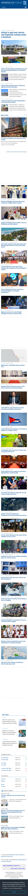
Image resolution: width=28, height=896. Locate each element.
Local (2, 67)
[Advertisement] (14, 16)
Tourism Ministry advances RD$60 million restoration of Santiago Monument (9, 743)
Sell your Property (23, 151)
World (3, 363)
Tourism (3, 30)
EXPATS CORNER (8, 790)
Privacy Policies (14, 868)
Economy (4, 199)
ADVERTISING (10, 865)
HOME (4, 865)
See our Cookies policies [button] (15, 888)
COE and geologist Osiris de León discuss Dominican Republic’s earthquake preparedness (12, 291)
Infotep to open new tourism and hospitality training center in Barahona (13, 35)
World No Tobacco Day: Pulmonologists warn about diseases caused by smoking (9, 721)
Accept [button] (14, 892)
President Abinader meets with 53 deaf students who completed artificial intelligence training (13, 268)
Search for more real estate (12, 151)
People (3, 448)
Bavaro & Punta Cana (7, 597)
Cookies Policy (22, 868)
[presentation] (24, 115)
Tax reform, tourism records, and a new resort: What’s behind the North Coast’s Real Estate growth (13, 245)
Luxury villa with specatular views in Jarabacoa (13, 138)
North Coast (5, 242)
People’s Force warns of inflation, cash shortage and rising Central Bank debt (9, 732)
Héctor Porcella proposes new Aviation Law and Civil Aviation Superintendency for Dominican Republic (14, 70)
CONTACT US (17, 865)
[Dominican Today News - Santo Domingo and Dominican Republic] (14, 3)
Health (3, 406)
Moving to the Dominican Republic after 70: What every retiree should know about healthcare (13, 812)
